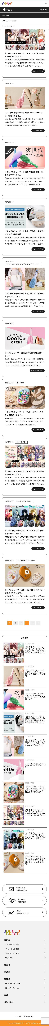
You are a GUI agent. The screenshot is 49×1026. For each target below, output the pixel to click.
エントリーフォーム (12, 988)
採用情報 (7, 979)
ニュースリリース (8, 26)
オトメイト (21, 442)
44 (32, 623)
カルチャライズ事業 (12, 953)
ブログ (6, 995)
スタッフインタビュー (13, 983)
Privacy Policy (28, 1016)
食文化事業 (9, 958)
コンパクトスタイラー (26, 561)
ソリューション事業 (12, 949)
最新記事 (5, 15)
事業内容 (7, 940)
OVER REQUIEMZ (24, 501)
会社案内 (7, 972)
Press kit (18, 1016)
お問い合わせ (8, 1002)
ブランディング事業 (12, 944)
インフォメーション (9, 21)
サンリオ (20, 383)
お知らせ (7, 965)
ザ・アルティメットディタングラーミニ (23, 264)
